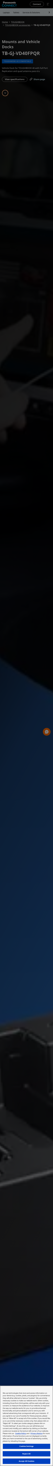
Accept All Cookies (26, 1461)
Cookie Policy (20, 1433)
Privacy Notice (36, 1433)
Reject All (26, 1454)
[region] (26, 1426)
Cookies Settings (26, 1446)
